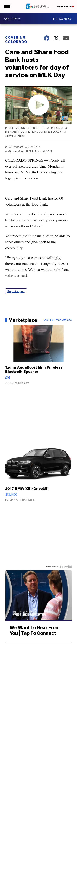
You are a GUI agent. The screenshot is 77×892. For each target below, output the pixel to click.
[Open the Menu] (7, 6)
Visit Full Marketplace (58, 320)
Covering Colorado (16, 39)
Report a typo (16, 291)
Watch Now (64, 6)
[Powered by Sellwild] (65, 566)
